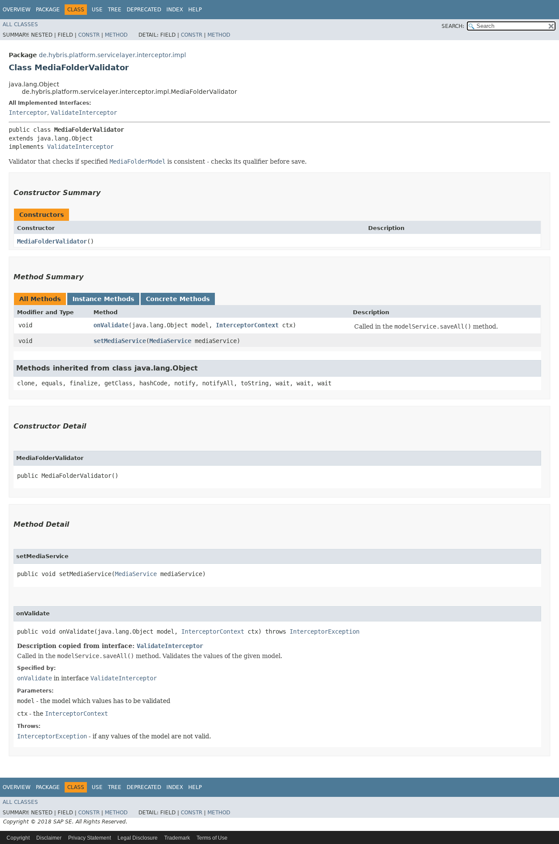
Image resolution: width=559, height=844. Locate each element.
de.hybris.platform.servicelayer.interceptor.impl (112, 54)
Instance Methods (103, 298)
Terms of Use (212, 838)
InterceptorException (324, 631)
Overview (17, 10)
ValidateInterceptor (84, 112)
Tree (114, 10)
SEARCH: (453, 26)
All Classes (20, 24)
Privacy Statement (89, 838)
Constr (89, 35)
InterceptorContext (247, 325)
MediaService (170, 340)
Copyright (18, 838)
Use (97, 10)
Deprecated (144, 10)
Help (195, 10)
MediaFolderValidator (52, 241)
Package (48, 10)
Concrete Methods (178, 298)
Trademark (177, 838)
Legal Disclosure (137, 838)
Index (174, 10)
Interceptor (28, 112)
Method (116, 35)
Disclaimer (49, 838)
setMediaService (119, 340)
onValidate (110, 325)
